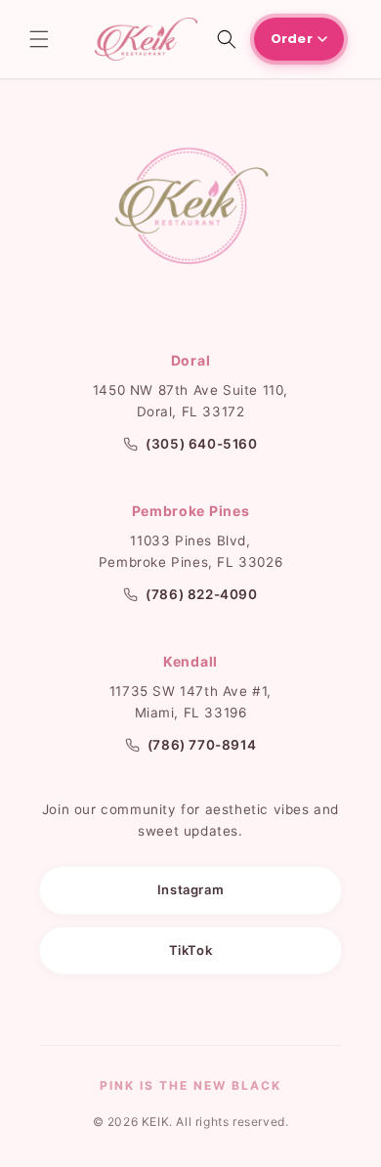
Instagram (190, 889)
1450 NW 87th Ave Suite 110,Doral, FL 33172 (190, 400)
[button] (39, 39)
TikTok (191, 950)
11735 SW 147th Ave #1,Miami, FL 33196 (190, 701)
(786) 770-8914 (202, 745)
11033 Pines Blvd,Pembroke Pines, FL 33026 (190, 551)
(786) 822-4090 (201, 594)
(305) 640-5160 (201, 444)
